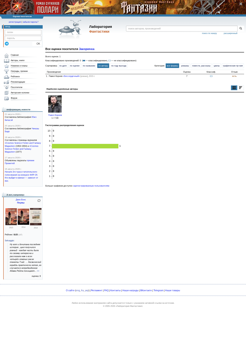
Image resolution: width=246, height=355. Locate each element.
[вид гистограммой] (240, 87)
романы (185, 66)
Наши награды (130, 290)
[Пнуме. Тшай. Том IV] (23, 224)
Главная (15, 55)
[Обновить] (39, 202)
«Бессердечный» (71, 76)
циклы (217, 66)
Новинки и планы (19, 66)
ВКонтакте (146, 290)
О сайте (70, 290)
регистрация (15, 22)
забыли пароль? (30, 22)
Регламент (96, 290)
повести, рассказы (201, 66)
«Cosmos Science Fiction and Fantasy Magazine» (21, 149)
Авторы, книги (17, 60)
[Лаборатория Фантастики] (71, 29)
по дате (63, 66)
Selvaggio (9, 240)
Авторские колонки (20, 92)
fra (82, 290)
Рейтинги (15, 76)
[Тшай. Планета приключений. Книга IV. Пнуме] (36, 224)
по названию (89, 66)
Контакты (115, 290)
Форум (14, 98)
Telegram (158, 290)
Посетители (16, 87)
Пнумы (20, 203)
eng (78, 290)
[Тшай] (11, 224)
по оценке (75, 66)
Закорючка (86, 49)
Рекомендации (18, 82)
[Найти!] (240, 29)
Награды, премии (19, 71)
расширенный (230, 33)
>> (38, 271)
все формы (172, 66)
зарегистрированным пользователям (91, 186)
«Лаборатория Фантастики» (129, 306)
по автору (103, 66)
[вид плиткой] (234, 87)
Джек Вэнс (21, 199)
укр (86, 290)
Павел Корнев (55, 115)
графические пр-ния (233, 66)
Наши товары (172, 290)
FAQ (106, 290)
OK (36, 43)
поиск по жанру (209, 33)
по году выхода (118, 66)
